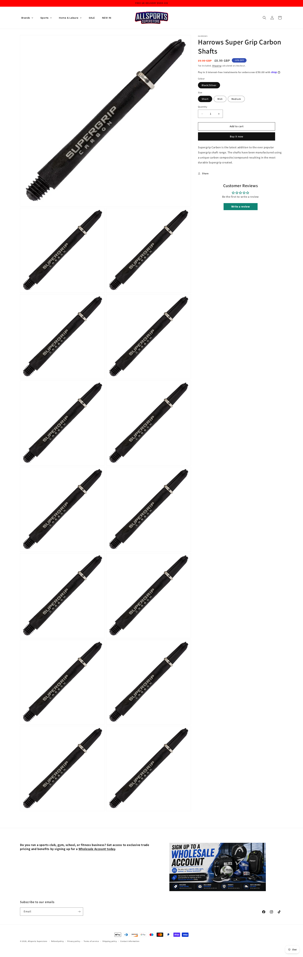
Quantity (202, 106)
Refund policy (57, 941)
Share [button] (205, 173)
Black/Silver (209, 85)
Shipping (216, 65)
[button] (264, 18)
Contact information (129, 941)
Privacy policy (73, 941)
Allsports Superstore (37, 941)
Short (205, 99)
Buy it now (236, 136)
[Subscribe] (79, 911)
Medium (236, 99)
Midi (220, 99)
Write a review (240, 206)
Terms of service (91, 941)
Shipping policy (109, 941)
